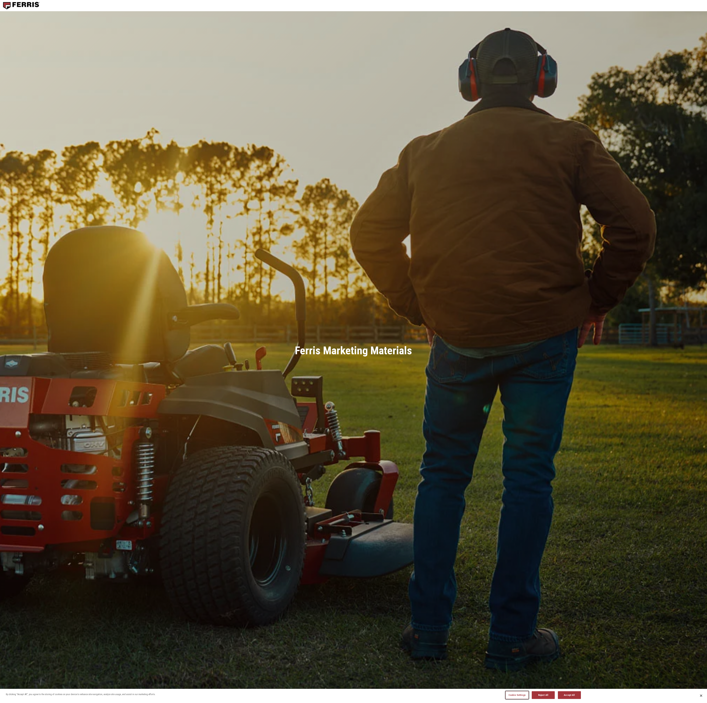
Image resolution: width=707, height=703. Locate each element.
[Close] (701, 696)
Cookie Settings (517, 695)
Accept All (569, 695)
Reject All (543, 695)
